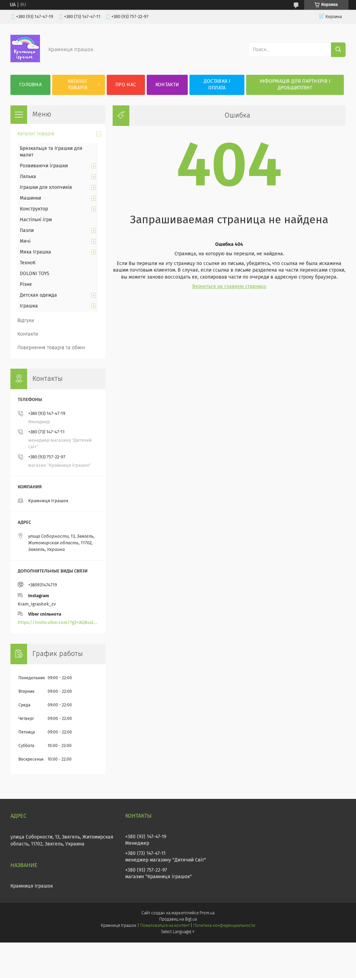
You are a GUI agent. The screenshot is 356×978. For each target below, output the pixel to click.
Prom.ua (207, 913)
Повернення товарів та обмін (51, 347)
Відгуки (25, 320)
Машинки (30, 198)
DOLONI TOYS (34, 273)
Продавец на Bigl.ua (178, 919)
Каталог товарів (78, 84)
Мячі (25, 241)
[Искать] (338, 49)
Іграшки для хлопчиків (46, 187)
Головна (30, 84)
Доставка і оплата (217, 84)
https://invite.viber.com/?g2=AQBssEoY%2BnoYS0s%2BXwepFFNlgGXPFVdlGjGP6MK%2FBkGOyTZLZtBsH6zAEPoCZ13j (58, 622)
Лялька (28, 176)
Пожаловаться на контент (164, 926)
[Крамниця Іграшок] (25, 60)
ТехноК (27, 262)
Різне (26, 284)
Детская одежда (38, 295)
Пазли (27, 230)
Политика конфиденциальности (224, 926)
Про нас (125, 84)
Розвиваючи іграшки (44, 165)
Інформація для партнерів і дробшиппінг (295, 84)
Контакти (167, 84)
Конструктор (34, 209)
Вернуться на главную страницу (229, 286)
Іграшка (29, 306)
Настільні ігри (36, 219)
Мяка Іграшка (35, 252)
